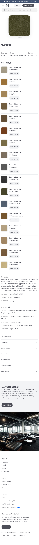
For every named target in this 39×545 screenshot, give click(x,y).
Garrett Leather (5, 42)
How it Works (6, 481)
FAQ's (3, 498)
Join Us (6, 527)
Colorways (6, 63)
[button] (3, 5)
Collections (5, 471)
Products (5, 462)
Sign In (17, 5)
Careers (4, 488)
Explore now (32, 1)
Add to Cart (14, 147)
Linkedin (22, 535)
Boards (4, 468)
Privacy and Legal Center (10, 501)
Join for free (28, 5)
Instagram (5, 535)
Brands (4, 465)
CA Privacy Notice (8, 504)
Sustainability (6, 484)
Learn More (7, 405)
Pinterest (14, 535)
